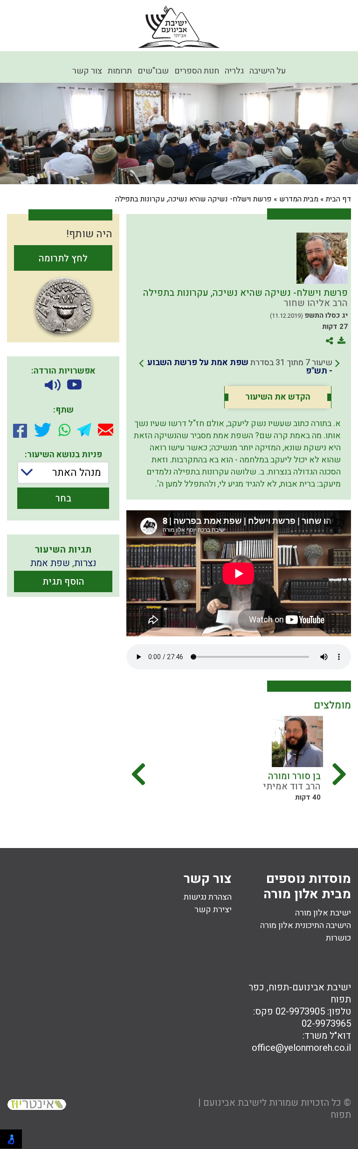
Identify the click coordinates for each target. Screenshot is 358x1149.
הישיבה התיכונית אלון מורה (305, 925)
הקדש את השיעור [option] (277, 397)
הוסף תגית (63, 581)
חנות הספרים (196, 71)
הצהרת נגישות (208, 897)
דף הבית (338, 199)
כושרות (338, 938)
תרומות (120, 71)
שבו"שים (153, 71)
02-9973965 (326, 1023)
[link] (239, 367)
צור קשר (87, 71)
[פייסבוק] (20, 429)
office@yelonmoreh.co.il (301, 1048)
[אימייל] (105, 429)
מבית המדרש (298, 199)
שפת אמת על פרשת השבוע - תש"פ (239, 366)
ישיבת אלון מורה (323, 913)
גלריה (234, 71)
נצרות (85, 563)
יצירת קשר (213, 909)
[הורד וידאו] (74, 385)
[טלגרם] (84, 429)
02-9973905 (300, 1011)
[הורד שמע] (53, 385)
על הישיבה (267, 71)
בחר (63, 498)
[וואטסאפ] (64, 429)
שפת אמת (50, 563)
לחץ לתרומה (63, 258)
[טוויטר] (42, 430)
